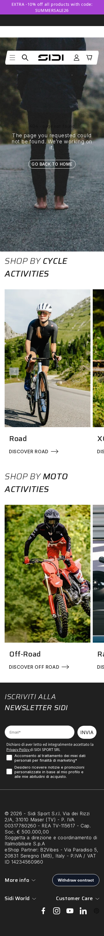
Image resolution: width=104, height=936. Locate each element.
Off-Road (25, 654)
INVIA (87, 732)
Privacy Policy (17, 749)
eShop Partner (21, 850)
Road (18, 438)
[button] (12, 57)
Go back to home (52, 163)
